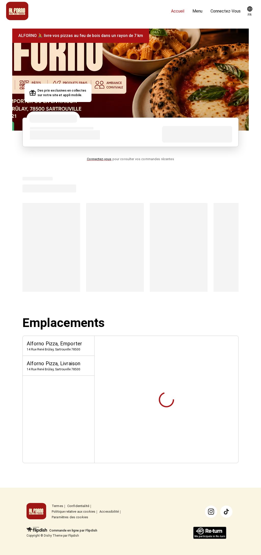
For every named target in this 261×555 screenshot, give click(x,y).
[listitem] (58, 346)
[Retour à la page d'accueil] (36, 511)
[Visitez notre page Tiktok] (226, 512)
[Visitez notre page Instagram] (211, 512)
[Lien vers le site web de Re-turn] (209, 533)
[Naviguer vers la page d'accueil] (86, 11)
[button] (250, 11)
